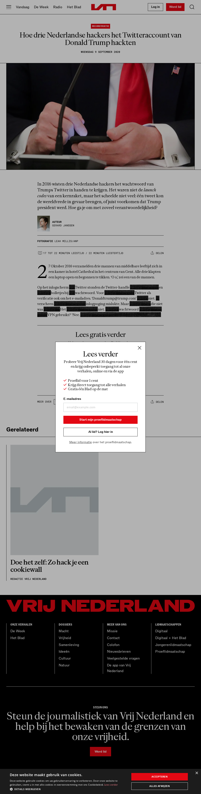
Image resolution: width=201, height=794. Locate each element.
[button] (68, 789)
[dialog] (100, 781)
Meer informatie (80, 442)
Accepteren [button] (160, 776)
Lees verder (111, 784)
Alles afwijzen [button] (159, 786)
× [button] (196, 773)
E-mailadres (72, 399)
